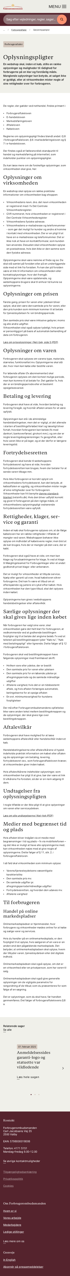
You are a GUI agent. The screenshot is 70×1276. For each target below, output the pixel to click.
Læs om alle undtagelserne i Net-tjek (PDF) (28, 815)
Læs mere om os (13, 1241)
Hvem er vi (10, 1211)
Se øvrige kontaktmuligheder (21, 1161)
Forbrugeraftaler (19, 30)
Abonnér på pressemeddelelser (23, 1267)
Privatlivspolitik (13, 1179)
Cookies (8, 1186)
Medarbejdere (12, 1225)
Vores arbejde (12, 1218)
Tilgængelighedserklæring (20, 1172)
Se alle (7, 1030)
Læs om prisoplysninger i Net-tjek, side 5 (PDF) (30, 342)
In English (9, 1260)
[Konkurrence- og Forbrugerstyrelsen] (13, 6)
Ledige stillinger (13, 1232)
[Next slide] (63, 1068)
